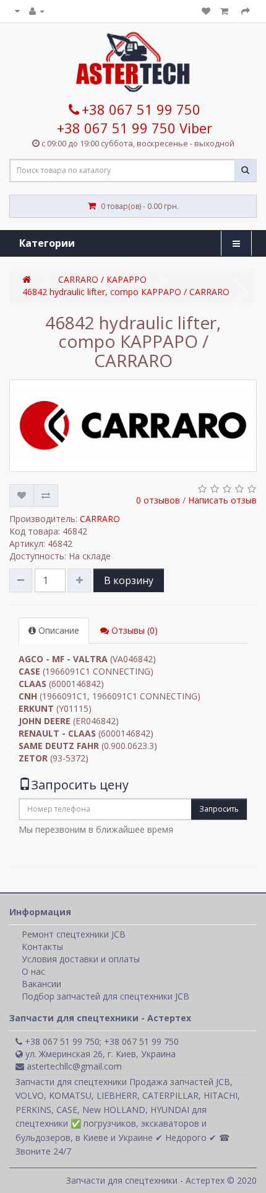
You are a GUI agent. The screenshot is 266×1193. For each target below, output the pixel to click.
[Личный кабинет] (36, 11)
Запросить (219, 809)
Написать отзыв (222, 500)
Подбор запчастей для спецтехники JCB (105, 996)
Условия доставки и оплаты (81, 959)
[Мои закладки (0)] (206, 11)
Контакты (42, 946)
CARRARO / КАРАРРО (102, 279)
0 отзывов (158, 500)
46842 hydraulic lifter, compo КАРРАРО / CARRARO (126, 292)
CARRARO (100, 519)
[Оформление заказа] (245, 11)
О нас (33, 971)
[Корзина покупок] (225, 11)
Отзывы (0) (133, 630)
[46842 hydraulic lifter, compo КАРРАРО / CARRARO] (133, 425)
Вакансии (41, 984)
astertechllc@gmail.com (73, 1066)
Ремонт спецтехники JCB (74, 934)
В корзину (128, 580)
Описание (57, 630)
